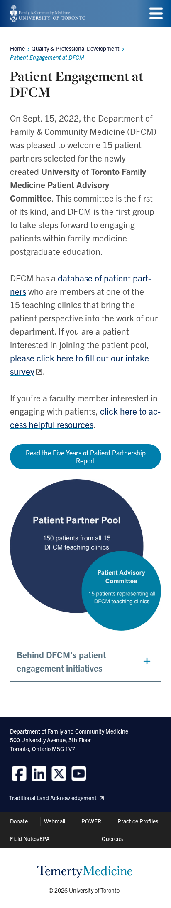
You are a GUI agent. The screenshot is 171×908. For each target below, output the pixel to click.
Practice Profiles (137, 821)
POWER (91, 821)
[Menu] (156, 13)
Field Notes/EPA (30, 838)
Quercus (112, 838)
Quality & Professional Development (76, 48)
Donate (19, 821)
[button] (85, 661)
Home (17, 48)
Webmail (54, 821)
